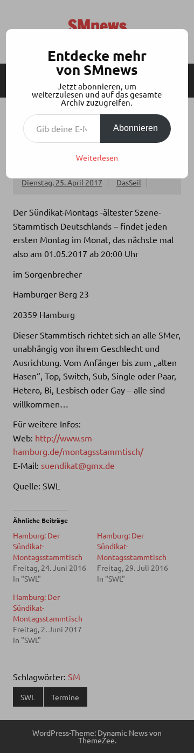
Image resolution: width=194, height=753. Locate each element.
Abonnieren (135, 128)
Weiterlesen (97, 157)
